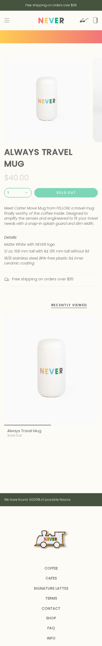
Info (51, 638)
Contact (51, 608)
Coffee (51, 568)
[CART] (95, 20)
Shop (51, 618)
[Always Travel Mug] (51, 369)
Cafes (51, 578)
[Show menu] (7, 20)
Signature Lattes (51, 588)
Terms (51, 598)
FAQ (51, 628)
